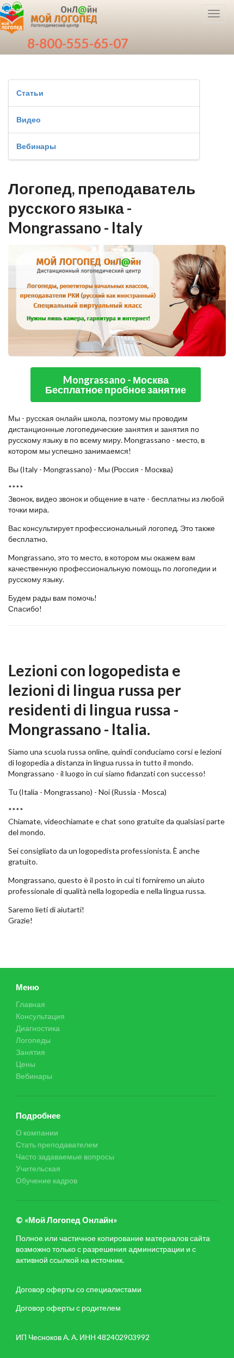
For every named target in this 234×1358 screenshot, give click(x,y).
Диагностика (38, 1028)
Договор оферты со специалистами (78, 1289)
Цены (25, 1064)
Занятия (30, 1052)
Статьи (30, 92)
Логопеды (33, 1040)
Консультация (40, 1016)
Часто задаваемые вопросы (65, 1156)
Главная (30, 1004)
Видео (28, 119)
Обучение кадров (46, 1180)
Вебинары (36, 146)
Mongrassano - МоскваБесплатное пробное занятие (115, 385)
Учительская (38, 1168)
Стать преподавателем (57, 1144)
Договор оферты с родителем (68, 1307)
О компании (37, 1132)
